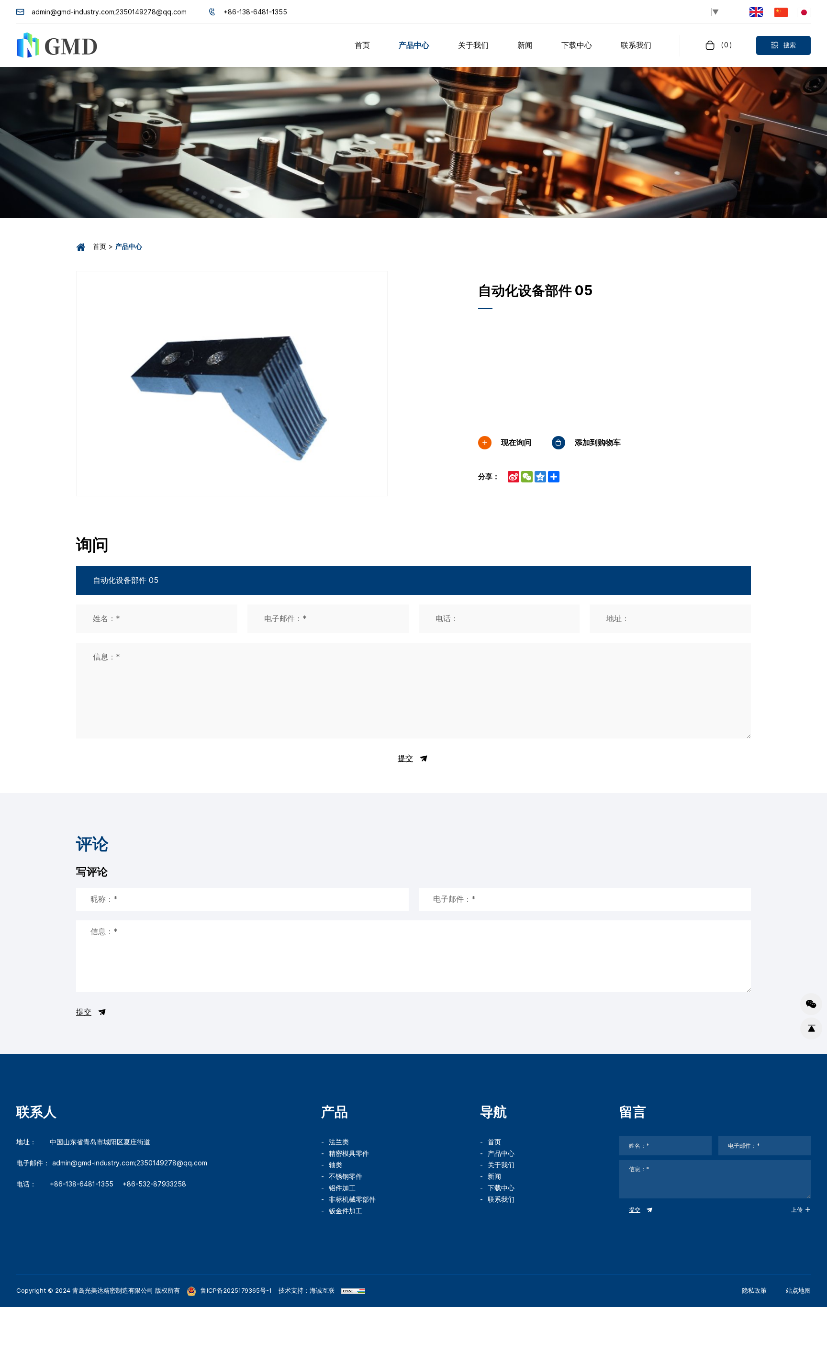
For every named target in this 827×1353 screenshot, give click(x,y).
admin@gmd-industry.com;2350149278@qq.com (109, 12)
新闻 (494, 1176)
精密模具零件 (349, 1153)
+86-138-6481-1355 (255, 12)
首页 (99, 246)
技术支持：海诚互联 (307, 1290)
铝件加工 (342, 1188)
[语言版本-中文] (781, 12)
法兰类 (339, 1142)
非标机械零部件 (352, 1199)
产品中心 (501, 1153)
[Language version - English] (756, 12)
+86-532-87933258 (154, 1184)
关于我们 (501, 1165)
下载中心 (501, 1188)
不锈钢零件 (345, 1176)
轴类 (335, 1165)
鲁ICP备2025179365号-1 (235, 1290)
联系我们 (501, 1199)
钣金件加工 (345, 1211)
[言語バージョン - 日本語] (804, 12)
